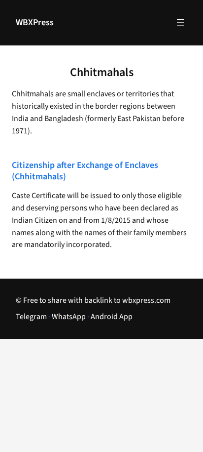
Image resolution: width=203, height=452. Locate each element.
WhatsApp (69, 316)
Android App (112, 316)
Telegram (31, 316)
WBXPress (35, 22)
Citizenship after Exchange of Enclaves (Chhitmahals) (85, 171)
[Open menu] (180, 23)
